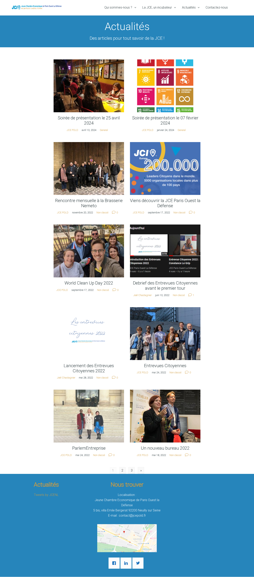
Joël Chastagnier (142, 295)
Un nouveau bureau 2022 (165, 448)
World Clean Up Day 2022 (88, 283)
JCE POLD (72, 130)
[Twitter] (139, 563)
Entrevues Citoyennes (165, 365)
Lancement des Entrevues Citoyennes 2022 (89, 368)
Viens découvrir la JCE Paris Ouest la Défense (165, 203)
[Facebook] (115, 563)
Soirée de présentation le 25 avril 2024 (89, 120)
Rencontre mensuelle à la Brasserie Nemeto (89, 203)
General (104, 130)
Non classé (102, 212)
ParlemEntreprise (89, 448)
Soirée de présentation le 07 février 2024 (165, 120)
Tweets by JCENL (46, 495)
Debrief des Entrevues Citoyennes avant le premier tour (165, 285)
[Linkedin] (127, 563)
